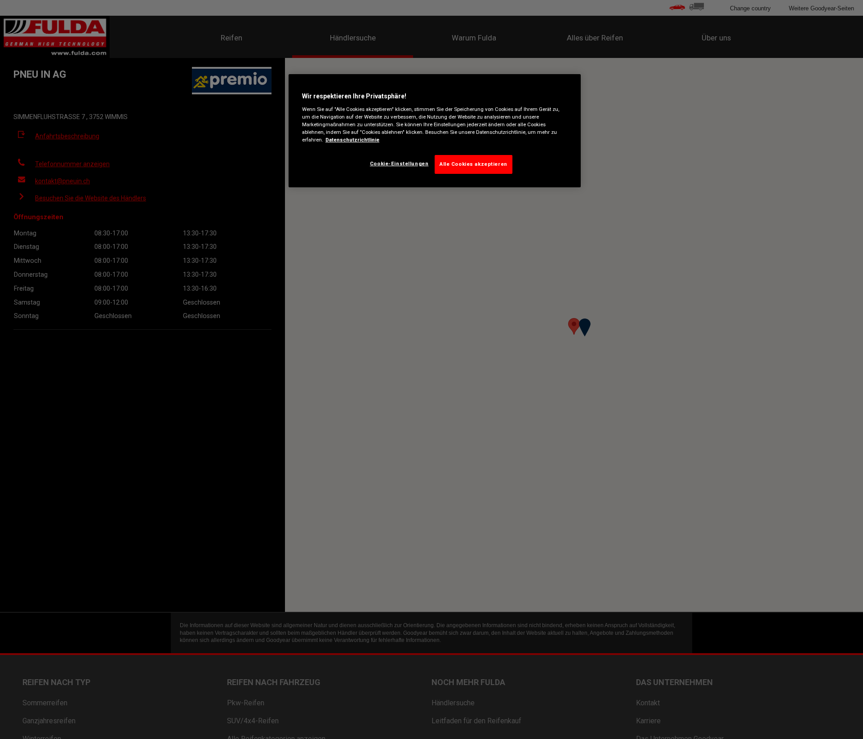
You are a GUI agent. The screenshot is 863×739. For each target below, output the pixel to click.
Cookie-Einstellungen (399, 163)
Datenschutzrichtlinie (352, 139)
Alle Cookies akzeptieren (473, 163)
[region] (435, 131)
